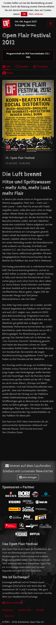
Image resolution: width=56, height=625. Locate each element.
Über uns (9, 615)
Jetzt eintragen (29, 477)
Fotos (9, 72)
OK (24, 14)
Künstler (23, 66)
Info (7, 66)
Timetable (42, 66)
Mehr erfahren (36, 14)
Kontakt (40, 609)
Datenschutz (24, 609)
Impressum (8, 609)
